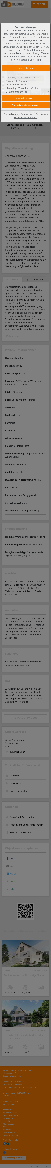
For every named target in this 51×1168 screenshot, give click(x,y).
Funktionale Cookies (16, 81)
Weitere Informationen (25, 117)
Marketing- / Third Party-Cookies (22, 88)
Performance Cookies (17, 84)
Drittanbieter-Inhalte (16, 91)
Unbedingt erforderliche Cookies (23, 77)
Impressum (42, 114)
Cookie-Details (10, 114)
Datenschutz (27, 114)
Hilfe (38, 59)
